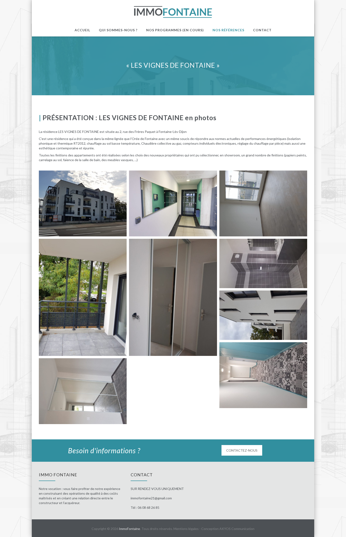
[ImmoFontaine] (173, 12)
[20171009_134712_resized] (173, 297)
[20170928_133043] (83, 203)
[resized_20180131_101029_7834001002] (173, 203)
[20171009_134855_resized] (83, 297)
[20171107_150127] (263, 375)
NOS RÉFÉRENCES (228, 30)
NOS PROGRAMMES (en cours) (175, 30)
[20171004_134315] (83, 391)
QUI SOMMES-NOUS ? (118, 30)
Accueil (82, 30)
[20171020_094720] (263, 263)
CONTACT (262, 30)
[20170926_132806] (263, 203)
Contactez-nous (241, 450)
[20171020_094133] (263, 315)
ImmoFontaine (129, 529)
